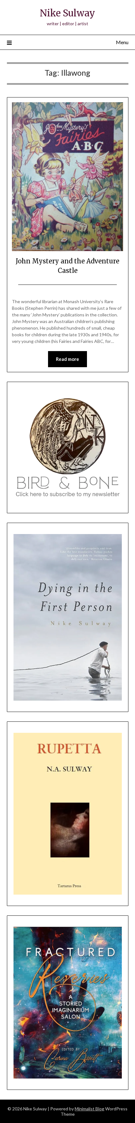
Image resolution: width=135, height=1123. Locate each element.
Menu (122, 42)
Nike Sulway (67, 13)
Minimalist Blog (89, 1108)
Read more (67, 359)
